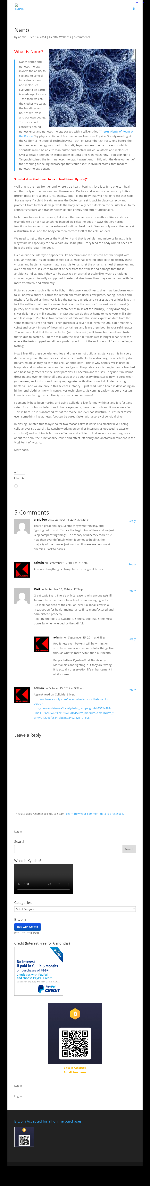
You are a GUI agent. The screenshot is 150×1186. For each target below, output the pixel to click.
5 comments (82, 37)
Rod (37, 589)
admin (22, 37)
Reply (132, 521)
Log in (18, 831)
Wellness (65, 37)
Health (53, 37)
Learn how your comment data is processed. (95, 814)
